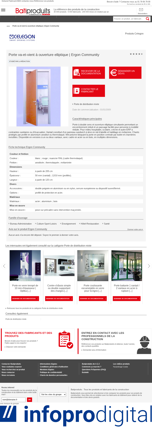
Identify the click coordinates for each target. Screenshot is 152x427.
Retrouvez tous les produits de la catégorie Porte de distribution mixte (35, 308)
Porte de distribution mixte (86, 104)
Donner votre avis (135, 229)
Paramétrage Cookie (120, 367)
